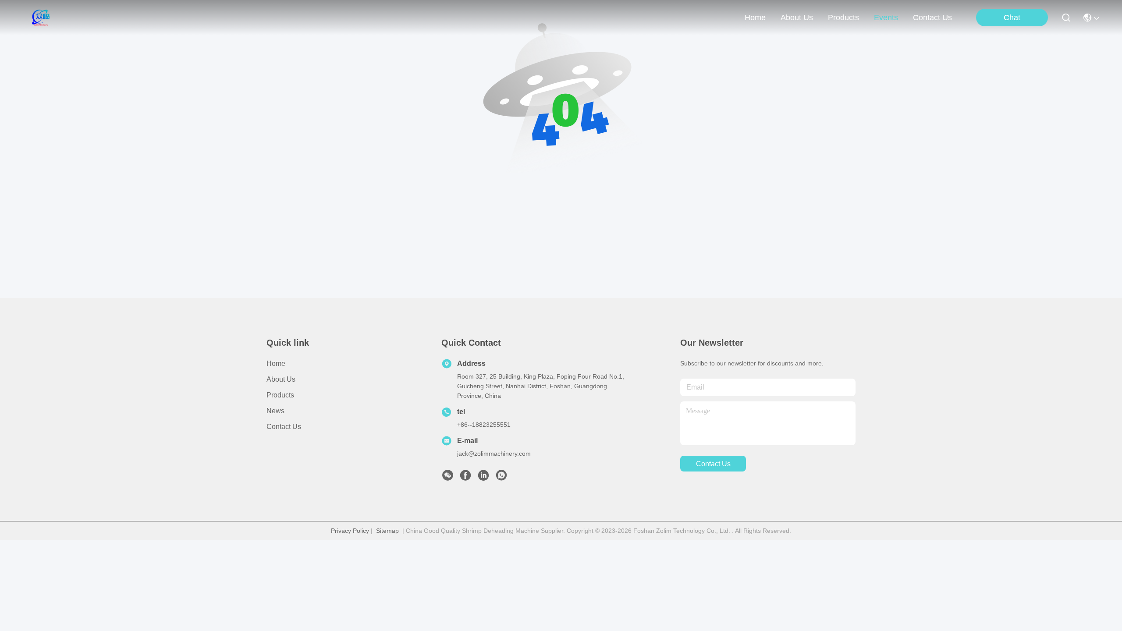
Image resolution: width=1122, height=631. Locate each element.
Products (280, 395)
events (886, 17)
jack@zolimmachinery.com (494, 453)
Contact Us (283, 426)
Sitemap (387, 530)
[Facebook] (465, 477)
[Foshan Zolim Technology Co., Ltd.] (40, 17)
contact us (932, 17)
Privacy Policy (350, 530)
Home (755, 17)
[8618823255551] (501, 477)
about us (797, 17)
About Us (280, 379)
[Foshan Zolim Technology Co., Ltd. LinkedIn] (483, 477)
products (843, 17)
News (275, 411)
